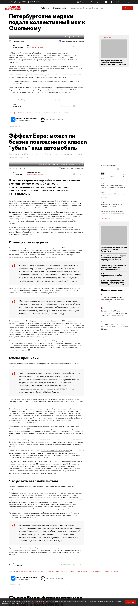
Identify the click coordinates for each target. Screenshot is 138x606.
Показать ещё (106, 219)
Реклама (87, 8)
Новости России (34, 571)
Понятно (130, 602)
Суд (15, 113)
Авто (42, 571)
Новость (46, 113)
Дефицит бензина (82, 571)
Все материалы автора (35, 47)
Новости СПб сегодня (20, 571)
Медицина (38, 113)
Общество (30, 113)
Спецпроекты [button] (59, 8)
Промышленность (61, 571)
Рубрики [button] (45, 8)
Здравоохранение (56, 113)
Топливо (72, 571)
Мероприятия (75, 8)
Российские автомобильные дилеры (55, 451)
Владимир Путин (47, 88)
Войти (127, 8)
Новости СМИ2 (14, 126)
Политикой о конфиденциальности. (34, 603)
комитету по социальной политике (63, 55)
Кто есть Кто (97, 8)
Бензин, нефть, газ (95, 571)
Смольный (21, 113)
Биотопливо (50, 571)
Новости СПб (68, 113)
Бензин (116, 571)
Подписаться (84, 2)
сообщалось (50, 90)
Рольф (46, 288)
